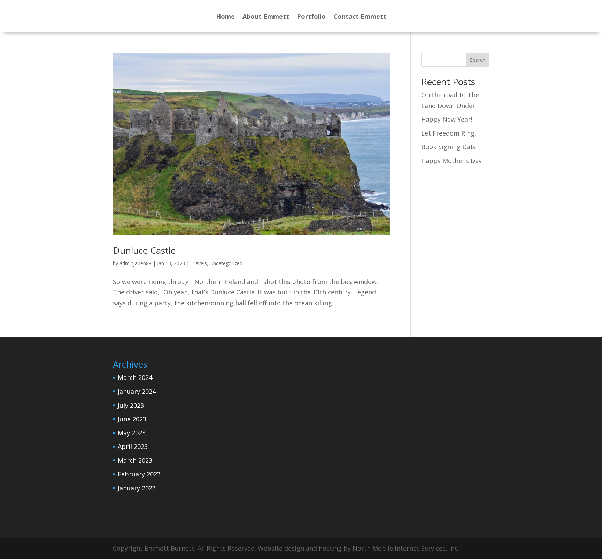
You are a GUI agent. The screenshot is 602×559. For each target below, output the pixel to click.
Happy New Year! (446, 119)
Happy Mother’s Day (451, 160)
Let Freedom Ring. (448, 133)
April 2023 (133, 446)
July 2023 (131, 405)
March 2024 (135, 377)
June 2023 (132, 419)
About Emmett (265, 17)
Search (477, 59)
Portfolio (311, 17)
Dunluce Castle (144, 250)
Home (225, 17)
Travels (199, 263)
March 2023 (135, 460)
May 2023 (132, 433)
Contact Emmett (359, 17)
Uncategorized (226, 263)
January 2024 (137, 391)
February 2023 (139, 474)
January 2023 (137, 488)
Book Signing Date (449, 147)
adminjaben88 (135, 263)
